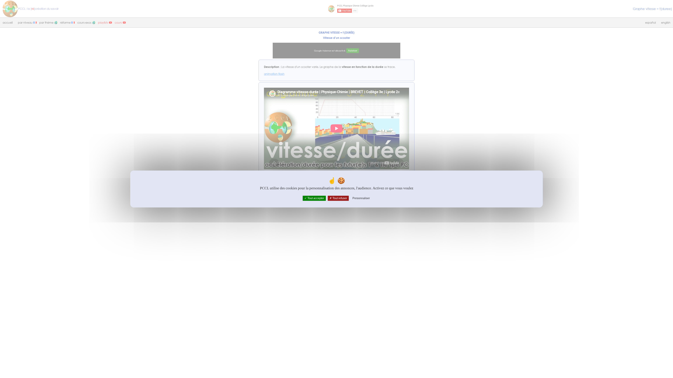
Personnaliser (361, 198)
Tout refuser (339, 198)
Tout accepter (315, 198)
